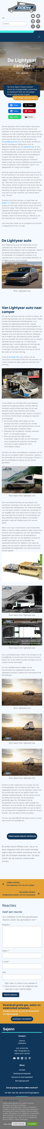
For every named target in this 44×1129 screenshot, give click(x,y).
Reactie (6, 925)
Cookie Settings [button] (18, 1124)
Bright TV (5, 203)
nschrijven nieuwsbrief (22, 1019)
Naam (5, 951)
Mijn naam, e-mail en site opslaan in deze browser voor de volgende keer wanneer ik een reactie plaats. (21, 986)
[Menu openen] (39, 36)
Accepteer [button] (32, 1124)
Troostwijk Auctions (10, 142)
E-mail (5, 961)
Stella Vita (15, 357)
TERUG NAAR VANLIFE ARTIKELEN (22, 836)
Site (4, 972)
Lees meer (7, 1124)
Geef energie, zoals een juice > (25, 98)
